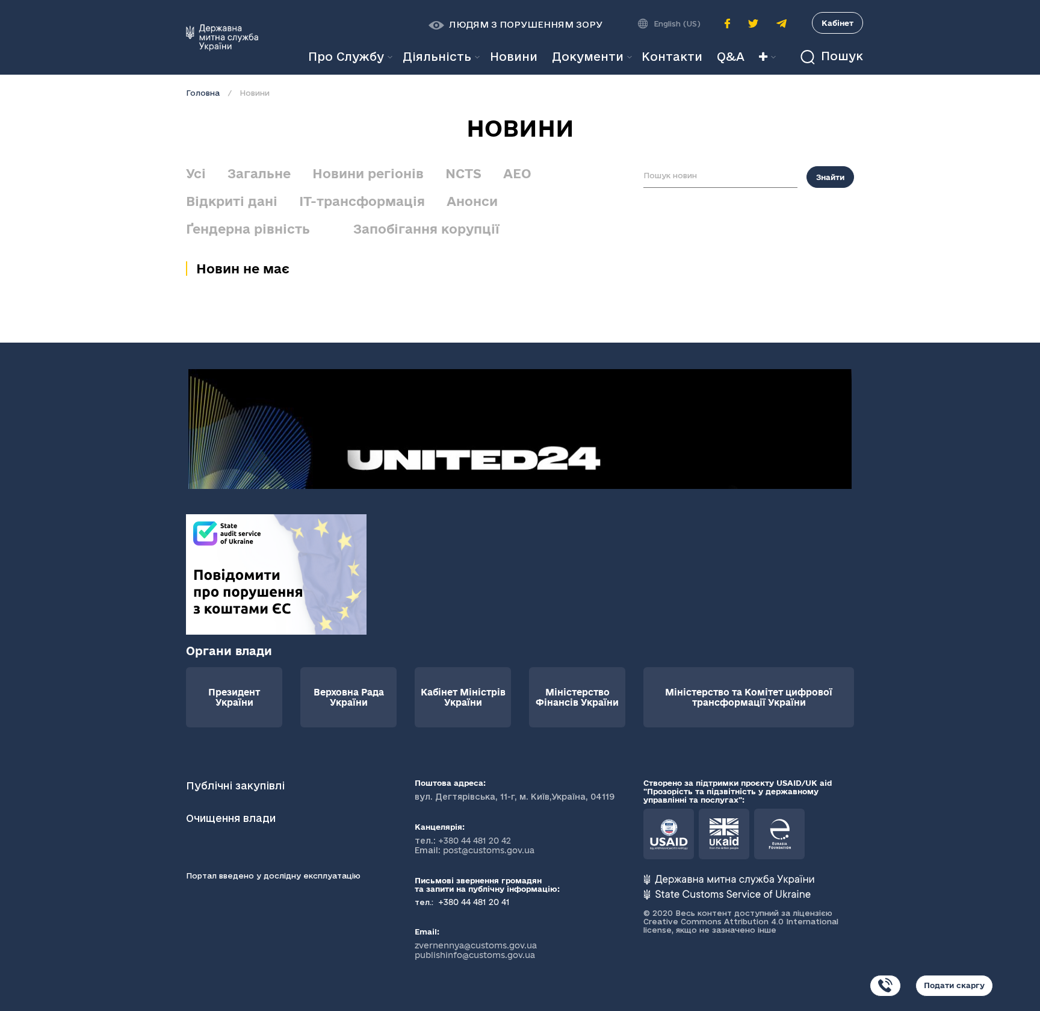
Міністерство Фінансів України (577, 697)
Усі (196, 173)
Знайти (830, 177)
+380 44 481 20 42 (474, 840)
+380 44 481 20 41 (473, 902)
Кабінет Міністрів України (463, 697)
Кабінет (837, 23)
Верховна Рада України (349, 697)
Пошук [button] (840, 56)
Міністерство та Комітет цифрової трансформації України (748, 697)
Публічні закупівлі (235, 785)
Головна (203, 93)
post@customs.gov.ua (488, 850)
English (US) (677, 23)
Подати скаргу (954, 985)
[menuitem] (513, 57)
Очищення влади (232, 818)
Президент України (234, 697)
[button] (515, 25)
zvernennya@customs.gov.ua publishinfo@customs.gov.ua (476, 950)
